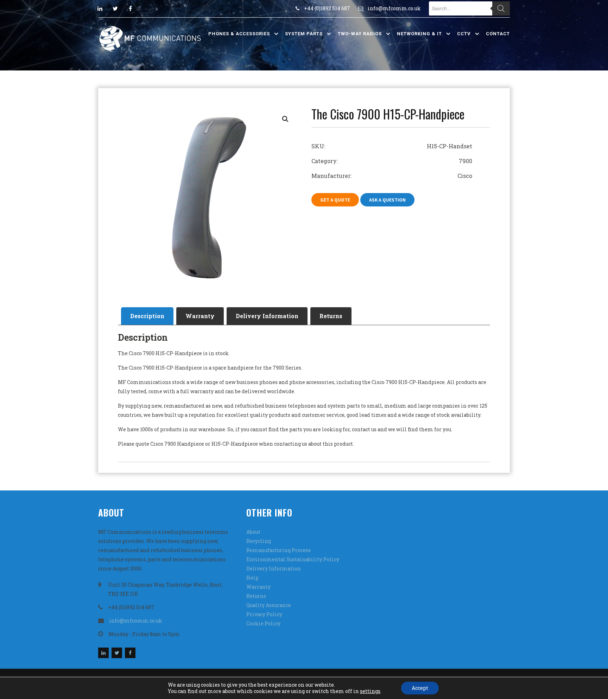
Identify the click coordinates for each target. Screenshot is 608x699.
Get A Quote (335, 200)
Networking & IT (419, 33)
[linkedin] (100, 8)
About (253, 531)
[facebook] (130, 8)
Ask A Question (387, 200)
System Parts (304, 33)
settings (370, 691)
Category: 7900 (391, 161)
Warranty (200, 316)
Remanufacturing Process (278, 550)
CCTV (464, 33)
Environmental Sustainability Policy (292, 559)
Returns (330, 316)
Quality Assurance (268, 605)
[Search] (501, 8)
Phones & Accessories (239, 33)
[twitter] (115, 8)
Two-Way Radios (360, 33)
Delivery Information (267, 316)
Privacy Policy (264, 614)
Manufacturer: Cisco (391, 175)
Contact (498, 33)
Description (147, 316)
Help (252, 577)
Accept (420, 688)
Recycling (258, 541)
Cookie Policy (263, 623)
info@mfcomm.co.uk (394, 8)
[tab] (147, 316)
